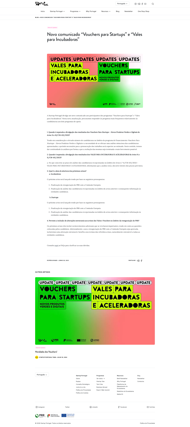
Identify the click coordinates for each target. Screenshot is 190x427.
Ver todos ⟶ (100, 378)
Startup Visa (100, 381)
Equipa (78, 381)
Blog (117, 11)
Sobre (78, 378)
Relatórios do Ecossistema (125, 391)
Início (43, 11)
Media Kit (120, 394)
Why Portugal (91, 11)
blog (37, 17)
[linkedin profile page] (139, 3)
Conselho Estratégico (83, 384)
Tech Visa (99, 384)
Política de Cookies (82, 393)
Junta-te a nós (80, 387)
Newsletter (128, 11)
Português (121, 4)
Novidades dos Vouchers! (46, 351)
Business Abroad (101, 387)
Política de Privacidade (83, 390)
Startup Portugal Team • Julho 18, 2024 (53, 357)
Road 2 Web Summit (103, 390)
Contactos (140, 381)
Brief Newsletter (122, 378)
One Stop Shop (143, 11)
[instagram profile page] (135, 3)
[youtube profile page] (145, 3)
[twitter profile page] (137, 4)
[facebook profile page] (142, 3)
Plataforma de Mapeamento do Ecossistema (122, 386)
